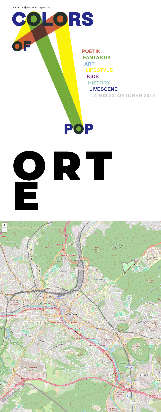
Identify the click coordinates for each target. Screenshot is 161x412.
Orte (23, 7)
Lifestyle (99, 70)
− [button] (4, 230)
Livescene (103, 89)
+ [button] (4, 225)
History (99, 83)
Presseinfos (32, 7)
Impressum (44, 7)
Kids (93, 76)
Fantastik (97, 57)
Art (89, 64)
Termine (15, 7)
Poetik (91, 51)
